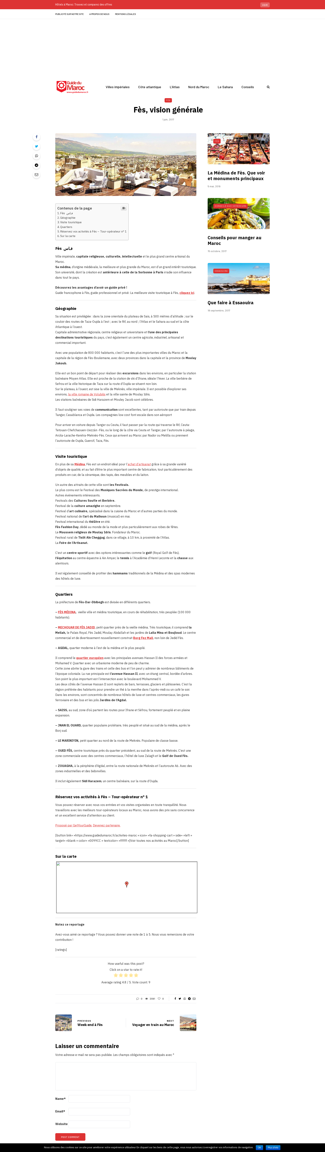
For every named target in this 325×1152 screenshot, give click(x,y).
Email (60, 1111)
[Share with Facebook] (36, 137)
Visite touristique (71, 222)
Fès (168, 100)
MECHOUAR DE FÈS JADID (76, 627)
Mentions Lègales (125, 14)
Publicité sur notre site (69, 14)
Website (61, 1124)
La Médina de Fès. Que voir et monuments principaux (236, 175)
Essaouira (221, 271)
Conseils (247, 87)
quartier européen (89, 658)
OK (259, 1147)
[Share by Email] (36, 174)
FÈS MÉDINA (67, 612)
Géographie (67, 217)
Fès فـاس (67, 213)
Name (60, 1099)
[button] (127, 884)
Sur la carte (67, 236)
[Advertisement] (162, 47)
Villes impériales (118, 87)
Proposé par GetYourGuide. (73, 825)
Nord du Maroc (198, 87)
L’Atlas (175, 87)
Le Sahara (225, 87)
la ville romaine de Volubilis (87, 394)
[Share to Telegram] (36, 165)
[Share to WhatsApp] (36, 156)
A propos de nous (99, 14)
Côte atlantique (149, 87)
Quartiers (66, 227)
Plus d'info (273, 1147)
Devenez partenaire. (106, 825)
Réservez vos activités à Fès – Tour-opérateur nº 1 (93, 231)
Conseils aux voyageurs (230, 206)
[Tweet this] (36, 146)
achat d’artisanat (139, 464)
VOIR (265, 5)
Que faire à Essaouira (231, 303)
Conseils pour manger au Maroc (234, 240)
